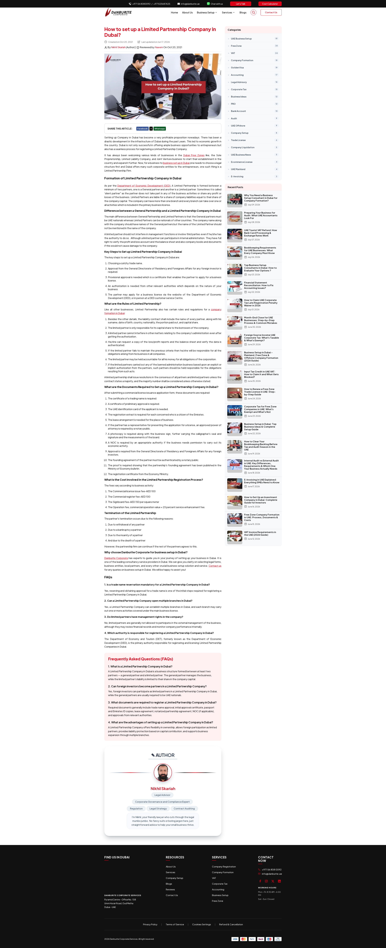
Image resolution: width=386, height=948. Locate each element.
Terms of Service (175, 924)
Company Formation (223, 872)
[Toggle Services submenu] (233, 12)
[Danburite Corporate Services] (119, 12)
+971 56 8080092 (141, 3)
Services (227, 12)
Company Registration (224, 866)
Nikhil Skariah (118, 47)
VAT (214, 877)
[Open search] (253, 12)
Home (174, 12)
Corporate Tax (219, 883)
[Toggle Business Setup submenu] (216, 12)
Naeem (159, 47)
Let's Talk (240, 3)
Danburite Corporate (116, 558)
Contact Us (271, 12)
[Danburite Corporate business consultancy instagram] (266, 880)
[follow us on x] (272, 880)
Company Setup (174, 877)
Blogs (243, 12)
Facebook (142, 128)
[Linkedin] (279, 880)
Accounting (218, 889)
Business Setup (205, 12)
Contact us (215, 565)
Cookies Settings (201, 924)
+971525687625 (161, 3)
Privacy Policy (150, 924)
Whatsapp (160, 128)
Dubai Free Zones (193, 155)
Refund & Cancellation (231, 924)
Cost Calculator (270, 3)
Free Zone (217, 900)
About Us (187, 12)
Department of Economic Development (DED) (143, 185)
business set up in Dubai (176, 162)
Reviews (170, 889)
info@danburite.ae (190, 3)
